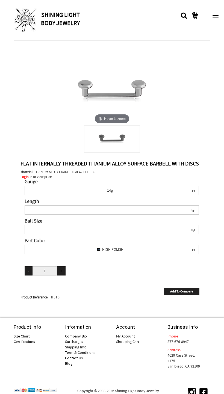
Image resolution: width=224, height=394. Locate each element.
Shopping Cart (127, 341)
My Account (125, 336)
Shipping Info (76, 347)
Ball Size (33, 221)
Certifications (24, 341)
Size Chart (22, 336)
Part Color (35, 240)
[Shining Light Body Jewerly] (27, 20)
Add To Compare (181, 291)
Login (24, 176)
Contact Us (74, 358)
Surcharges (74, 341)
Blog (68, 363)
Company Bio (76, 336)
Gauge (31, 181)
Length (32, 201)
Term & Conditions (80, 352)
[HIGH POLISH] (111, 139)
